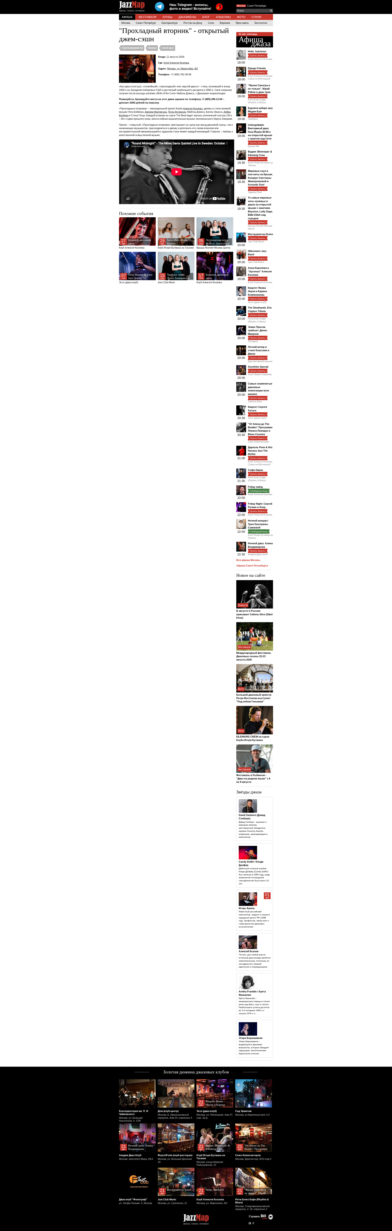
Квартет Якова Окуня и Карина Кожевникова (257, 291)
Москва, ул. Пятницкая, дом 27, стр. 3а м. (214, 1116)
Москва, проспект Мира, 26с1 (136, 1159)
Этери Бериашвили (250, 1038)
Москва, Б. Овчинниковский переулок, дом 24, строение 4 (175, 1116)
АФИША (127, 17)
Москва (241, 5)
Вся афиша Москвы (248, 560)
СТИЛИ (256, 17)
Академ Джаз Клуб (258, 554)
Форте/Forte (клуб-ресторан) (175, 1155)
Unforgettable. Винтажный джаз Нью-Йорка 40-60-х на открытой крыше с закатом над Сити (260, 132)
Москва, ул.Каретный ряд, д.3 (252, 1114)
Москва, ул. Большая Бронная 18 (175, 1160)
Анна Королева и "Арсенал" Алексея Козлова (260, 271)
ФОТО (241, 17)
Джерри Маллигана (156, 112)
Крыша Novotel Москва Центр (213, 243)
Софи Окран (255, 470)
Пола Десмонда (177, 112)
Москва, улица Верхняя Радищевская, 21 (209, 1163)
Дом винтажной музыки (260, 361)
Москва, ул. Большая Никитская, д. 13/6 (131, 1119)
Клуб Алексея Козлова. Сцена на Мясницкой (260, 77)
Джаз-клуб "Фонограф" (133, 1199)
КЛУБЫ (167, 17)
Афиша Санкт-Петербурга (252, 565)
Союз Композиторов (258, 441)
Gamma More (255, 401)
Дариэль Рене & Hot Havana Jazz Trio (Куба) (260, 451)
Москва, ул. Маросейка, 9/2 (182, 68)
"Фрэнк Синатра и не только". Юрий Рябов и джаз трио (259, 89)
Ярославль (242, 22)
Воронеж (225, 22)
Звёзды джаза (249, 791)
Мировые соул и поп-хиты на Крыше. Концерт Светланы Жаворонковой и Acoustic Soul (260, 178)
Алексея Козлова (193, 108)
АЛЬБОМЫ (223, 17)
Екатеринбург (170, 22)
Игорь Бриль (247, 908)
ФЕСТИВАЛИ (147, 17)
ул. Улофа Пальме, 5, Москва (135, 1203)
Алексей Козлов (248, 951)
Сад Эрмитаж (243, 1111)
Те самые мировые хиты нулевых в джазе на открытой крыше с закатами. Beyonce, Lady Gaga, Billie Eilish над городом (260, 208)
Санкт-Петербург (256, 5)
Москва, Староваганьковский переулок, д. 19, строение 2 (252, 1208)
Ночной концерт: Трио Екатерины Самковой (258, 524)
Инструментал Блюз (260, 234)
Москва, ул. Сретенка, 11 (172, 1203)
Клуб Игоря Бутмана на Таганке (176, 243)
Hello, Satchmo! (257, 51)
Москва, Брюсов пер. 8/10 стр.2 (253, 1159)
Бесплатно (260, 22)
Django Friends (257, 68)
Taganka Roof (255, 192)
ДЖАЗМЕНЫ (187, 17)
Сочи (211, 22)
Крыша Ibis (253, 146)
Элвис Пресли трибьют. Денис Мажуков (257, 330)
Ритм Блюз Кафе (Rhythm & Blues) (257, 101)
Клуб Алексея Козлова (176, 63)
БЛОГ (206, 17)
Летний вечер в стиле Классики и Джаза (258, 350)
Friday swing (255, 487)
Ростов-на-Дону (192, 22)
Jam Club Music (174, 278)
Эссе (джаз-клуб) (135, 278)
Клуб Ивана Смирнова (260, 374)
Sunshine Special (258, 366)
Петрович (253, 341)
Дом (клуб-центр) (168, 1111)
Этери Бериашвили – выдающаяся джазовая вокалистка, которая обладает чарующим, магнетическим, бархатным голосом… (254, 1047)
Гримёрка (253, 119)
